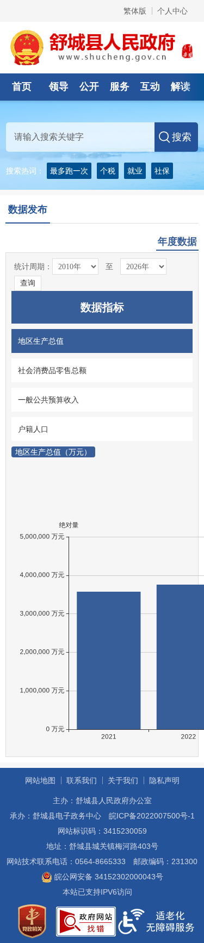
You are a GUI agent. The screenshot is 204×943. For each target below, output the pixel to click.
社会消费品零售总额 (52, 370)
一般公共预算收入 (48, 399)
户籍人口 (33, 429)
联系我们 (81, 780)
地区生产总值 (41, 341)
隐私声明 (164, 780)
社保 (162, 170)
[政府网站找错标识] (86, 920)
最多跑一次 (69, 170)
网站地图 (40, 780)
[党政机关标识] (32, 920)
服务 (119, 86)
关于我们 (123, 780)
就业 (135, 170)
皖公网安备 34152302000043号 (107, 876)
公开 (89, 86)
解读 (180, 86)
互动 (150, 86)
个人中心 (172, 11)
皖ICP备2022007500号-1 (152, 815)
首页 (22, 86)
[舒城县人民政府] (102, 46)
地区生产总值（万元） (53, 452)
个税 (107, 170)
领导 (59, 86)
